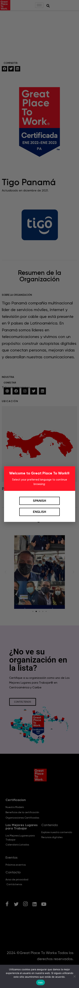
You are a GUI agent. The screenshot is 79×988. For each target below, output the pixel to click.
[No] (74, 976)
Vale (40, 982)
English (39, 512)
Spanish (39, 500)
